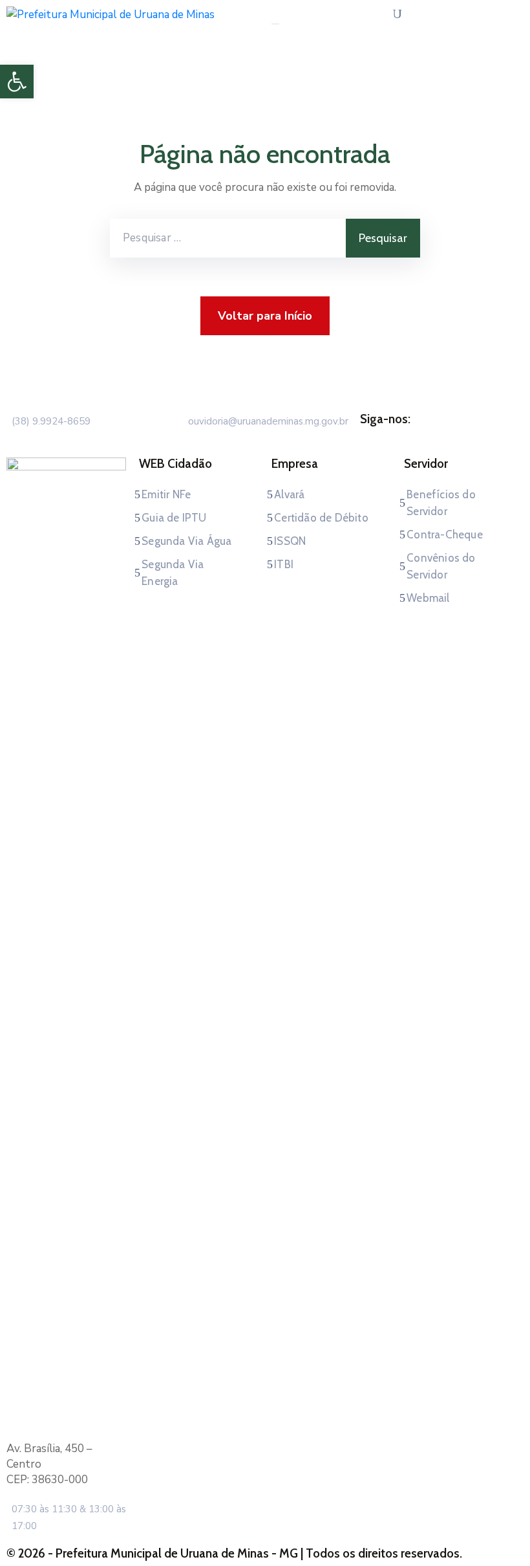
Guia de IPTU (174, 517)
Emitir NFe (166, 494)
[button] (17, 81)
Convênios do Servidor (441, 566)
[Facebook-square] (429, 435)
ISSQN (290, 541)
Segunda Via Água (186, 541)
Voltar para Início (265, 316)
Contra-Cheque (445, 534)
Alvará (289, 494)
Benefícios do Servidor (441, 503)
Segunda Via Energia (173, 573)
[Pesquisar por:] (228, 238)
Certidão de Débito (321, 517)
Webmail (428, 597)
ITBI (283, 564)
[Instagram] (453, 435)
